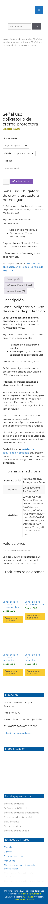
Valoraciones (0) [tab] (16, 291)
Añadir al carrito (21, 181)
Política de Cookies (24, 899)
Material (7, 153)
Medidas (8, 161)
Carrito (8, 851)
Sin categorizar (12, 826)
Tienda (8, 847)
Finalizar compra (13, 856)
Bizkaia (37, 719)
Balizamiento (11, 821)
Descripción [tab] (14, 279)
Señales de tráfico (14, 803)
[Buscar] (36, 26)
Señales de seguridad (21, 39)
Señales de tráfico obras (17, 808)
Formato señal (10, 138)
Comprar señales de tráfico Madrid (24, 881)
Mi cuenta (9, 860)
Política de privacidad (30, 893)
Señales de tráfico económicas (21, 812)
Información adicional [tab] (19, 285)
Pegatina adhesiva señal (18, 817)
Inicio (5, 39)
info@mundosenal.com (18, 733)
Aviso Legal (28, 897)
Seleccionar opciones (11, 619)
